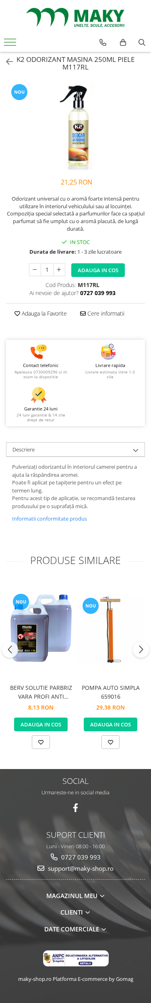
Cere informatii (105, 313)
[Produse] (11, 45)
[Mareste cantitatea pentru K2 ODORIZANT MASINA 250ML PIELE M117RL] (59, 269)
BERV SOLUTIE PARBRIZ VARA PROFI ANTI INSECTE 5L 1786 (41, 692)
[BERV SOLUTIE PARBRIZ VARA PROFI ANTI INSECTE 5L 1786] (41, 630)
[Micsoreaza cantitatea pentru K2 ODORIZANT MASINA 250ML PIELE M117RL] (35, 269)
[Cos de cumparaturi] (123, 43)
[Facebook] (75, 808)
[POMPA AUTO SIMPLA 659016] (110, 630)
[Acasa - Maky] (75, 17)
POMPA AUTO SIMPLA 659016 (111, 692)
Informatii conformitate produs (49, 518)
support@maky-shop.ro (80, 868)
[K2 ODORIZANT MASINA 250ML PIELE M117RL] (75, 126)
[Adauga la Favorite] (41, 742)
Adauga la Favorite (43, 313)
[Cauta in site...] (142, 43)
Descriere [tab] (23, 449)
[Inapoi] (6, 61)
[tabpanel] (75, 126)
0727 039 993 (80, 857)
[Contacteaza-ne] (103, 43)
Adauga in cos (98, 270)
